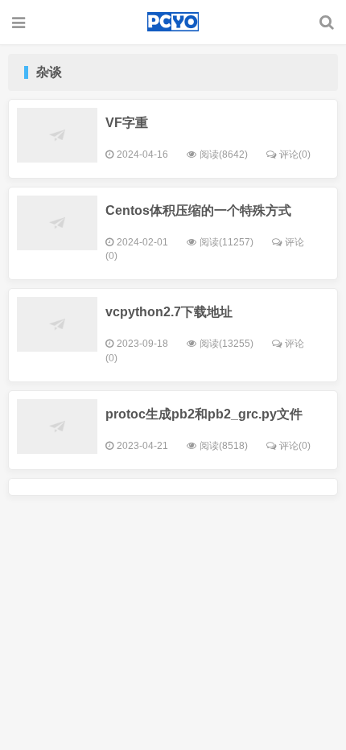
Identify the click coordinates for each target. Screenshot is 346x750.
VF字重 (126, 123)
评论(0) (295, 154)
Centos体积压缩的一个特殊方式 (198, 210)
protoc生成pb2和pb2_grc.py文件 (204, 414)
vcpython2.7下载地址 (169, 312)
